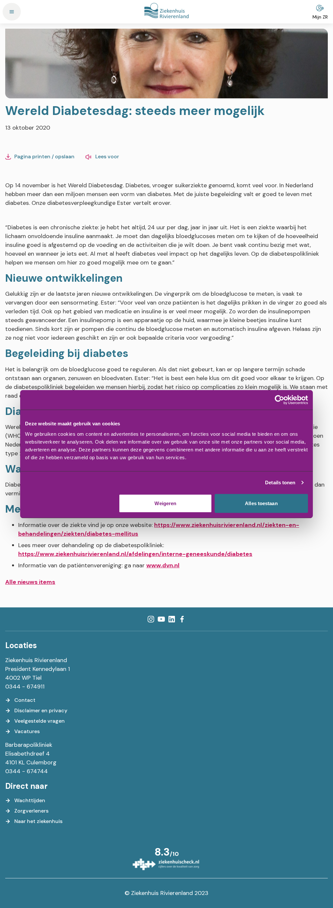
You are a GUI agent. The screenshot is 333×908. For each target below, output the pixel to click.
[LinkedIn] (172, 619)
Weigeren (165, 503)
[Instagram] (151, 619)
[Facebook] (182, 619)
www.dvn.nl (163, 565)
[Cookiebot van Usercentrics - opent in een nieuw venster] (279, 400)
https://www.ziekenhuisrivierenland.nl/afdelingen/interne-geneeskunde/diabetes (135, 554)
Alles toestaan (261, 503)
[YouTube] (161, 619)
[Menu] (12, 12)
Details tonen (280, 482)
